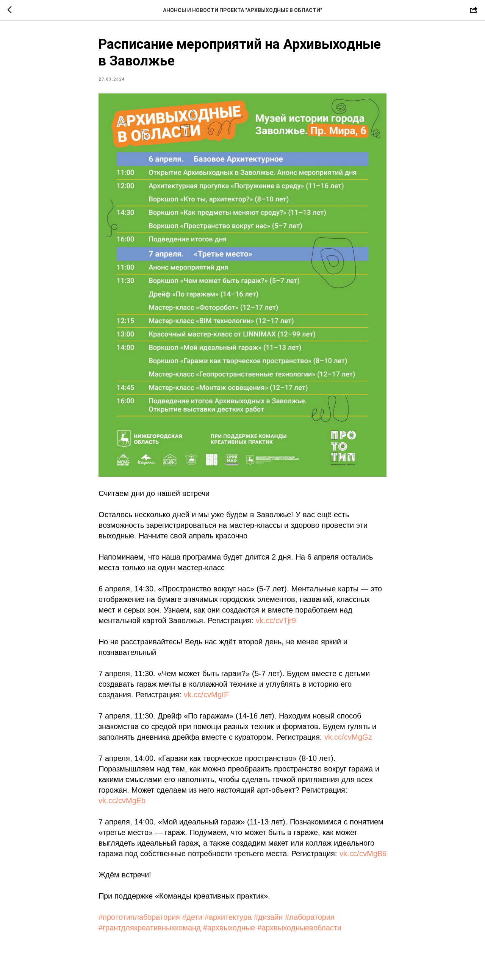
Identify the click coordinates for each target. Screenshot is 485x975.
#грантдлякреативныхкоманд (150, 928)
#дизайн (268, 917)
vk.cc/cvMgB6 (363, 853)
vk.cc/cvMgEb (122, 800)
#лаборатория (310, 917)
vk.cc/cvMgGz (348, 737)
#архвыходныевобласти (299, 928)
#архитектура (228, 917)
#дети (192, 917)
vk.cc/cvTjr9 (276, 620)
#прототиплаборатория (139, 917)
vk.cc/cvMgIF (206, 694)
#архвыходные (229, 928)
